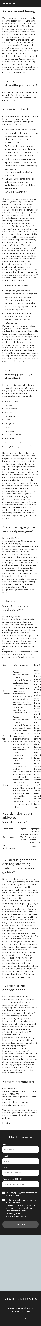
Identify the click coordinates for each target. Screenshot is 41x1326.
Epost (5, 1156)
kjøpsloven (7, 584)
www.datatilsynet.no (11, 901)
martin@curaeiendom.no (13, 1105)
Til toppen (18, 1319)
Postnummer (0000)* (12, 1179)
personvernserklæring (16, 1216)
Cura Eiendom (26, 1308)
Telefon (5, 1167)
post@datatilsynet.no (26, 969)
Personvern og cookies (20, 1311)
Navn (4, 1144)
